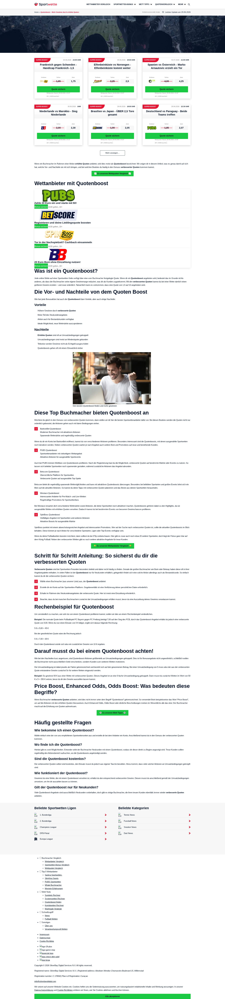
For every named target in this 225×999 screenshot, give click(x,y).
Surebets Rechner (52, 895)
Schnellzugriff (47, 912)
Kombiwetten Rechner (54, 905)
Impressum (44, 934)
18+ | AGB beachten (53, 96)
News (47, 915)
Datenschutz (45, 938)
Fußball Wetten (51, 919)
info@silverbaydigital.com (45, 981)
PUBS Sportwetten (53, 882)
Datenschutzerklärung (43, 990)
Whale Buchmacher (53, 885)
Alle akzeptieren (112, 996)
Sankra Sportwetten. (53, 875)
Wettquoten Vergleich (54, 868)
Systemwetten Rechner (55, 899)
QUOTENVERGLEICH (163, 4)
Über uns (49, 926)
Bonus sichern (41, 207)
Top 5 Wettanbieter (50, 871)
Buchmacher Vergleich (51, 858)
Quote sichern (58, 89)
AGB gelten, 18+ (55, 207)
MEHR (180, 4)
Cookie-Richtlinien (65, 990)
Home (36, 12)
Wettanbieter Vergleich (54, 861)
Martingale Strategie (53, 909)
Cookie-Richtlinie (47, 941)
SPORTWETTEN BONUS (123, 4)
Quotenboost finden (53, 902)
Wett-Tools (46, 892)
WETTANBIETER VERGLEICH (98, 4)
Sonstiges (46, 922)
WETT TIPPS (144, 4)
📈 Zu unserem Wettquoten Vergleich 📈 (112, 173)
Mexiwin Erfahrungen (54, 888)
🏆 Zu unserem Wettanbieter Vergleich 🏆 (113, 546)
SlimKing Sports (51, 878)
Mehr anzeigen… (112, 153)
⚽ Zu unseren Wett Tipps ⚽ (112, 713)
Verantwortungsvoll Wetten (56, 929)
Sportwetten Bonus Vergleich (57, 865)
